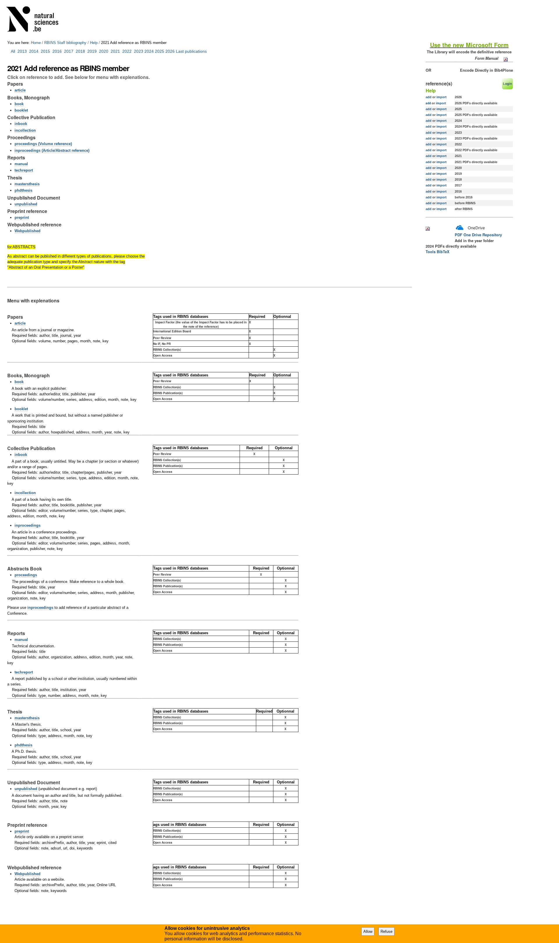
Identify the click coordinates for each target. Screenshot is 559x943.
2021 (115, 51)
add (428, 97)
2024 (149, 51)
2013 (22, 51)
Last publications (191, 51)
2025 (159, 51)
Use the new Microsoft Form (469, 44)
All (13, 51)
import (441, 97)
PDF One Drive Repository (478, 234)
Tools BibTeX (438, 251)
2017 (70, 51)
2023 (138, 51)
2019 (92, 51)
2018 (81, 51)
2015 (45, 51)
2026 (170, 51)
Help (94, 42)
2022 (127, 51)
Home (36, 42)
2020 (103, 51)
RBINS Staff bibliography (65, 42)
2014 (33, 51)
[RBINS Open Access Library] (36, 20)
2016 (57, 51)
